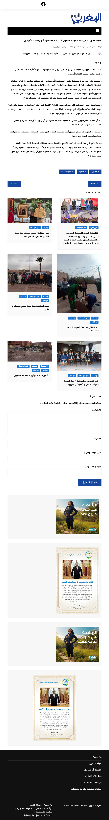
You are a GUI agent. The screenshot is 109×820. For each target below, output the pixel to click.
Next (16, 184)
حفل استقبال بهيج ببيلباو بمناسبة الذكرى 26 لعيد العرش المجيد (32, 235)
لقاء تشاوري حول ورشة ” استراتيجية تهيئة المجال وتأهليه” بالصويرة (81, 383)
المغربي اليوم (93, 46)
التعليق (96, 410)
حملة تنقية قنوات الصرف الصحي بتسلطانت (82, 329)
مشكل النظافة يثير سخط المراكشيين (31, 376)
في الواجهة (58, 47)
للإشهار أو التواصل (92, 770)
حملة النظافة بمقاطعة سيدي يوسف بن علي (30, 307)
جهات (94, 318)
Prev (93, 184)
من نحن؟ (97, 757)
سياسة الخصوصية (92, 783)
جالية (46, 227)
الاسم (97, 439)
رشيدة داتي (66, 171)
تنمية (81, 171)
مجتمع (72, 318)
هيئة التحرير (95, 763)
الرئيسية (93, 227)
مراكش (94, 322)
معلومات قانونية (93, 776)
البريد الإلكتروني (92, 453)
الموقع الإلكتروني (93, 467)
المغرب (94, 171)
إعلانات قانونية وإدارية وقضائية (86, 789)
